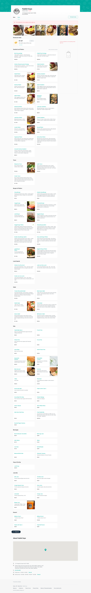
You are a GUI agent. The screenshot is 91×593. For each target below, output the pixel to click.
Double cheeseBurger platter (20, 236)
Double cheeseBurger (41, 192)
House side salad (17, 388)
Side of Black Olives (41, 405)
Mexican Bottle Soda (18, 453)
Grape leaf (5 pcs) (41, 524)
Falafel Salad (17, 303)
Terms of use (28, 588)
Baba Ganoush (17, 369)
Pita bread (39, 378)
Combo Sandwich (40, 117)
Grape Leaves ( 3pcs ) (41, 388)
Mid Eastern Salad (41, 313)
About (19, 17)
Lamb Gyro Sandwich (41, 106)
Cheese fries (17, 339)
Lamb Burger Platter (17, 249)
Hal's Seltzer (17, 440)
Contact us (21, 588)
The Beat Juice (40, 476)
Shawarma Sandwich (39, 96)
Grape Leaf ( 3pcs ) (18, 524)
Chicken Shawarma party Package (21, 64)
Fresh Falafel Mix (40, 412)
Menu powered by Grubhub (53, 49)
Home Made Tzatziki (39, 359)
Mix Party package (18, 53)
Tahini (15, 378)
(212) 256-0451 (25, 14)
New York (20, 586)
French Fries (39, 330)
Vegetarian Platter (18, 137)
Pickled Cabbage (40, 397)
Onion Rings (16, 349)
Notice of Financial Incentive (46, 588)
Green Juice (39, 485)
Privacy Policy (36, 588)
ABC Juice (16, 476)
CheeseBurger (17, 192)
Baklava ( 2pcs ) (17, 516)
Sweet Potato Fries (41, 349)
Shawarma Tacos (18, 164)
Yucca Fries (39, 339)
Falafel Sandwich (40, 64)
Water (38, 440)
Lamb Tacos (39, 164)
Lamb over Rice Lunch (41, 265)
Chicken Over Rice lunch (19, 265)
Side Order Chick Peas (19, 412)
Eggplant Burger (40, 214)
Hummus (39, 369)
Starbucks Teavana (41, 453)
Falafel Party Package (41, 53)
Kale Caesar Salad (41, 291)
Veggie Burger (17, 203)
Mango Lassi (17, 502)
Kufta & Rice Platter (41, 137)
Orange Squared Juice (19, 485)
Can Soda (16, 446)
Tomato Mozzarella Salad (19, 291)
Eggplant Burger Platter (42, 249)
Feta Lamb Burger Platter (42, 236)
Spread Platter (40, 127)
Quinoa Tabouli (17, 405)
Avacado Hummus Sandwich (20, 149)
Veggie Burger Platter (19, 224)
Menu (14, 17)
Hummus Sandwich (41, 73)
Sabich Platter (17, 95)
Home (14, 586)
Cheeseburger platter (41, 224)
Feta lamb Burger (40, 203)
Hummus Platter (17, 84)
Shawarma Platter (18, 106)
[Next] (78, 30)
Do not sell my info (57, 588)
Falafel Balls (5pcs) (18, 330)
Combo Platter (17, 127)
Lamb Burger (17, 214)
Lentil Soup (16, 466)
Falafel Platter (17, 73)
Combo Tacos (17, 176)
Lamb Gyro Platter (18, 117)
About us (15, 588)
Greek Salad (39, 303)
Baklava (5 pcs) (40, 516)
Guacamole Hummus (16, 359)
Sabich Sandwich (40, 84)
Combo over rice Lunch (19, 276)
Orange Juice (40, 493)
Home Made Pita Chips (19, 397)
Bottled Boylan (40, 446)
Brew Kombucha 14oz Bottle (20, 433)
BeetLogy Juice (40, 433)
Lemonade (16, 493)
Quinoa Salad (17, 313)
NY (16, 586)
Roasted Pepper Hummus (19, 423)
